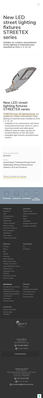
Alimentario (26, 218)
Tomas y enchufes (7, 218)
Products (25, 271)
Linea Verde (6, 280)
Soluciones (26, 236)
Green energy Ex (7, 225)
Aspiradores (6, 227)
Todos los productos (8, 231)
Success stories (27, 279)
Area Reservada (7, 282)
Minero (25, 214)
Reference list (6, 257)
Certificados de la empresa (10, 259)
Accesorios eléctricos (8, 222)
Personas (5, 247)
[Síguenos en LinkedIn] (18, 377)
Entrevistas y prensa (8, 261)
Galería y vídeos (7, 264)
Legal (35, 389)
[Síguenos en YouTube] (23, 377)
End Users (25, 241)
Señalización (6, 216)
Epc (24, 238)
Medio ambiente (7, 249)
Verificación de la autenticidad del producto (11, 274)
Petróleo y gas (26, 210)
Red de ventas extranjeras (10, 292)
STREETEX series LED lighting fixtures (19, 114)
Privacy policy (22, 389)
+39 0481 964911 (23, 323)
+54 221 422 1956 (23, 355)
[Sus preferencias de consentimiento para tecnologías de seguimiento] (39, 396)
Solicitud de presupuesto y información (10, 277)
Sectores (26, 208)
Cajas (4, 212)
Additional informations (29, 273)
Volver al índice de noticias (14, 176)
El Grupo (5, 238)
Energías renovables (28, 222)
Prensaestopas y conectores (10, 214)
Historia (5, 245)
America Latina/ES (19, 4)
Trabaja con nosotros (8, 253)
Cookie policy (29, 389)
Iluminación (6, 210)
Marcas (5, 241)
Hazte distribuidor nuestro (10, 255)
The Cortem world (27, 275)
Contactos (6, 288)
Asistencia (6, 269)
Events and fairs (27, 277)
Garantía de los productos (10, 271)
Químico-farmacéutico (29, 212)
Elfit (4, 243)
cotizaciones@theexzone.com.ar (23, 361)
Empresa (6, 236)
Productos (6, 208)
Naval (24, 216)
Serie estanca (6, 229)
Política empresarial (8, 251)
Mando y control (7, 220)
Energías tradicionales (29, 220)
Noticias (26, 269)
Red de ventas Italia (8, 290)
